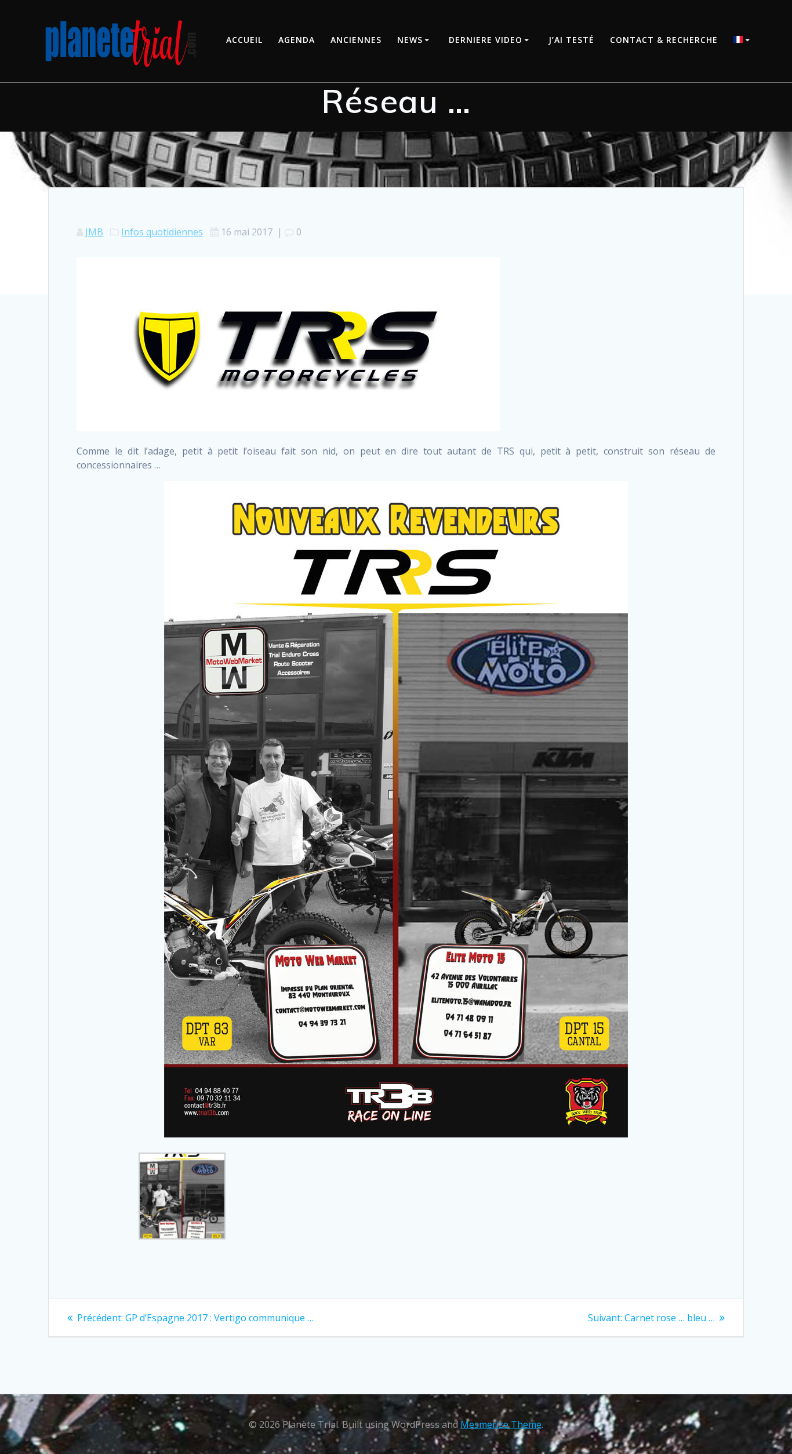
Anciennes (356, 39)
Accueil (244, 39)
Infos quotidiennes (162, 232)
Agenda (296, 39)
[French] (743, 41)
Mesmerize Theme (501, 1424)
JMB (94, 232)
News (410, 39)
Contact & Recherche (664, 39)
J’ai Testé (571, 39)
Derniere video (485, 39)
